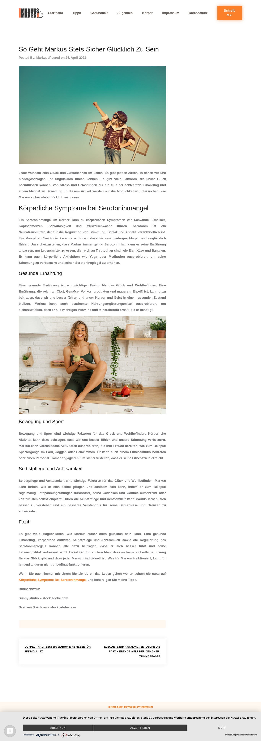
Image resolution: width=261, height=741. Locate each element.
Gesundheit (99, 13)
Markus (41, 58)
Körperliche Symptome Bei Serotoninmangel (53, 580)
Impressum (170, 13)
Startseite (55, 13)
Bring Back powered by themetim (130, 706)
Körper (147, 13)
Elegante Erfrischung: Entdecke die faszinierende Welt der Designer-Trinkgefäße (132, 651)
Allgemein (125, 13)
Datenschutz (198, 13)
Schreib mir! (229, 13)
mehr (222, 728)
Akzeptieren (140, 728)
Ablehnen (58, 728)
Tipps (76, 13)
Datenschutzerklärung (246, 735)
